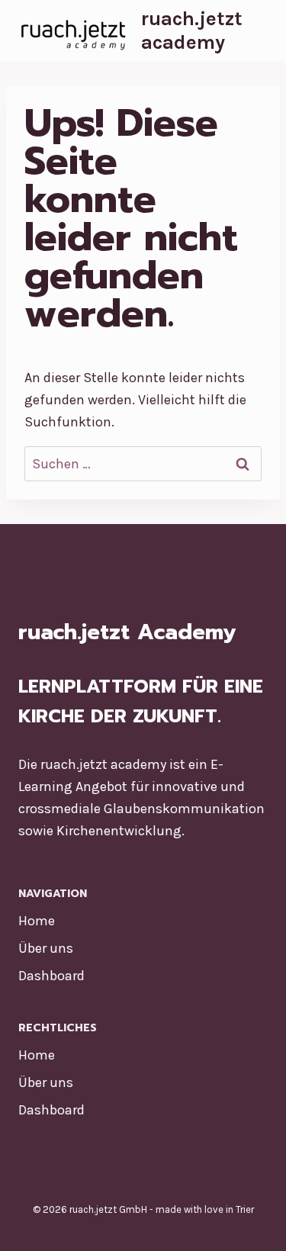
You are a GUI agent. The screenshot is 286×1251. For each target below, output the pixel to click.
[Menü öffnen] (257, 30)
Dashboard (51, 975)
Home (36, 920)
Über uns (45, 948)
